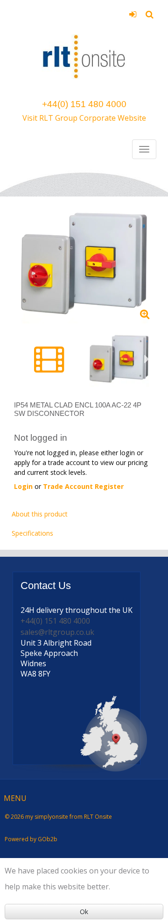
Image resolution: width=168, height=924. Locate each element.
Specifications (32, 533)
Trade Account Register (83, 486)
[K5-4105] (84, 264)
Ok (84, 911)
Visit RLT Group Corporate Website (84, 118)
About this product (40, 513)
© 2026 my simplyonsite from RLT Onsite (58, 817)
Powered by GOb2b (31, 839)
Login (133, 17)
